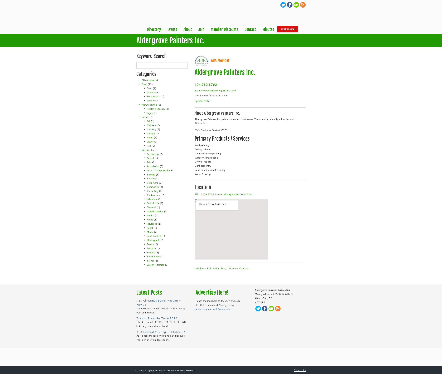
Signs (150, 113)
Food (144, 84)
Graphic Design (155, 211)
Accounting (153, 154)
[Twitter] (283, 6)
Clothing (151, 129)
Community (153, 187)
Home (150, 137)
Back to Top (300, 370)
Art (148, 121)
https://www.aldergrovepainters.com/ (215, 90)
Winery (151, 100)
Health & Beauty (156, 109)
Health (150, 215)
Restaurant (153, 96)
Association (153, 166)
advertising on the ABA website (213, 309)
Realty (150, 244)
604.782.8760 (206, 84)
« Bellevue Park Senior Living (210, 268)
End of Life (153, 203)
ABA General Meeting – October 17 (160, 332)
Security (151, 248)
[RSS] (303, 6)
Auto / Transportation (158, 170)
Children (151, 125)
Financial (151, 207)
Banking (151, 174)
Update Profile (203, 101)
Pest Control (154, 236)
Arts (149, 162)
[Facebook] (289, 6)
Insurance (152, 223)
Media (150, 232)
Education (152, 199)
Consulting (152, 191)
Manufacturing (149, 104)
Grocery (151, 92)
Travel (150, 260)
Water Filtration (155, 265)
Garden (151, 133)
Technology (153, 256)
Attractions (148, 80)
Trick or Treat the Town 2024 (156, 318)
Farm (149, 88)
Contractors (153, 195)
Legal (150, 228)
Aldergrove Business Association (148, 13)
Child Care (152, 182)
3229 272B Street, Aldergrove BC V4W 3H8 (226, 194)
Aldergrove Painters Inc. (225, 72)
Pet (149, 145)
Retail (145, 117)
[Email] (296, 6)
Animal (150, 158)
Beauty (151, 178)
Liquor (150, 141)
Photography (154, 240)
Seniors (151, 252)
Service (146, 150)
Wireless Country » (238, 268)
